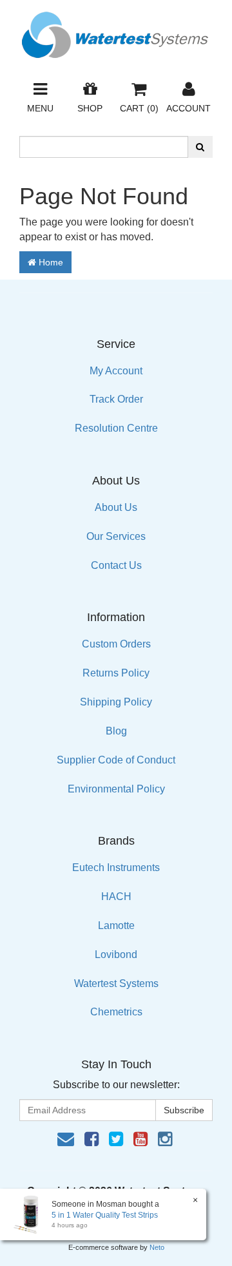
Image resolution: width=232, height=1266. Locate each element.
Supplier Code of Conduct (116, 759)
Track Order (116, 399)
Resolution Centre (116, 428)
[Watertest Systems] (116, 31)
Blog (116, 730)
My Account (116, 370)
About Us (116, 507)
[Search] (200, 147)
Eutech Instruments (116, 867)
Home (49, 262)
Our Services (116, 536)
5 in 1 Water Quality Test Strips (105, 1215)
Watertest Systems (116, 983)
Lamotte (116, 925)
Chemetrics (116, 1011)
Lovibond (116, 954)
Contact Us (116, 565)
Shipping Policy (116, 701)
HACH (116, 896)
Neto (157, 1247)
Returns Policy (116, 672)
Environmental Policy (116, 788)
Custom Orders (116, 643)
